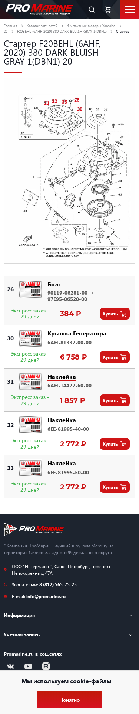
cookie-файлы (91, 681)
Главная (10, 25)
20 (5, 31)
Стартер (122, 31)
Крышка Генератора (76, 333)
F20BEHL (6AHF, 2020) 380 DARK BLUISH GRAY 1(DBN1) (62, 31)
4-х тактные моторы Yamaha (91, 25)
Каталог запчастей (42, 25)
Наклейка (61, 376)
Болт (54, 284)
